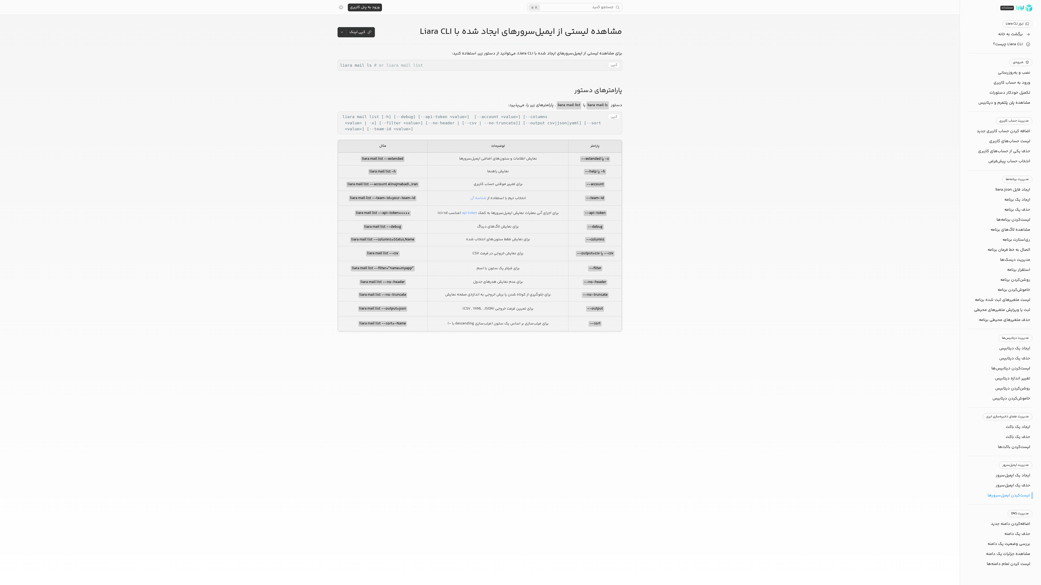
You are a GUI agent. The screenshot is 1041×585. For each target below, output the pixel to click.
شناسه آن (478, 198)
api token (469, 213)
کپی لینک (357, 32)
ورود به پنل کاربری (365, 7)
